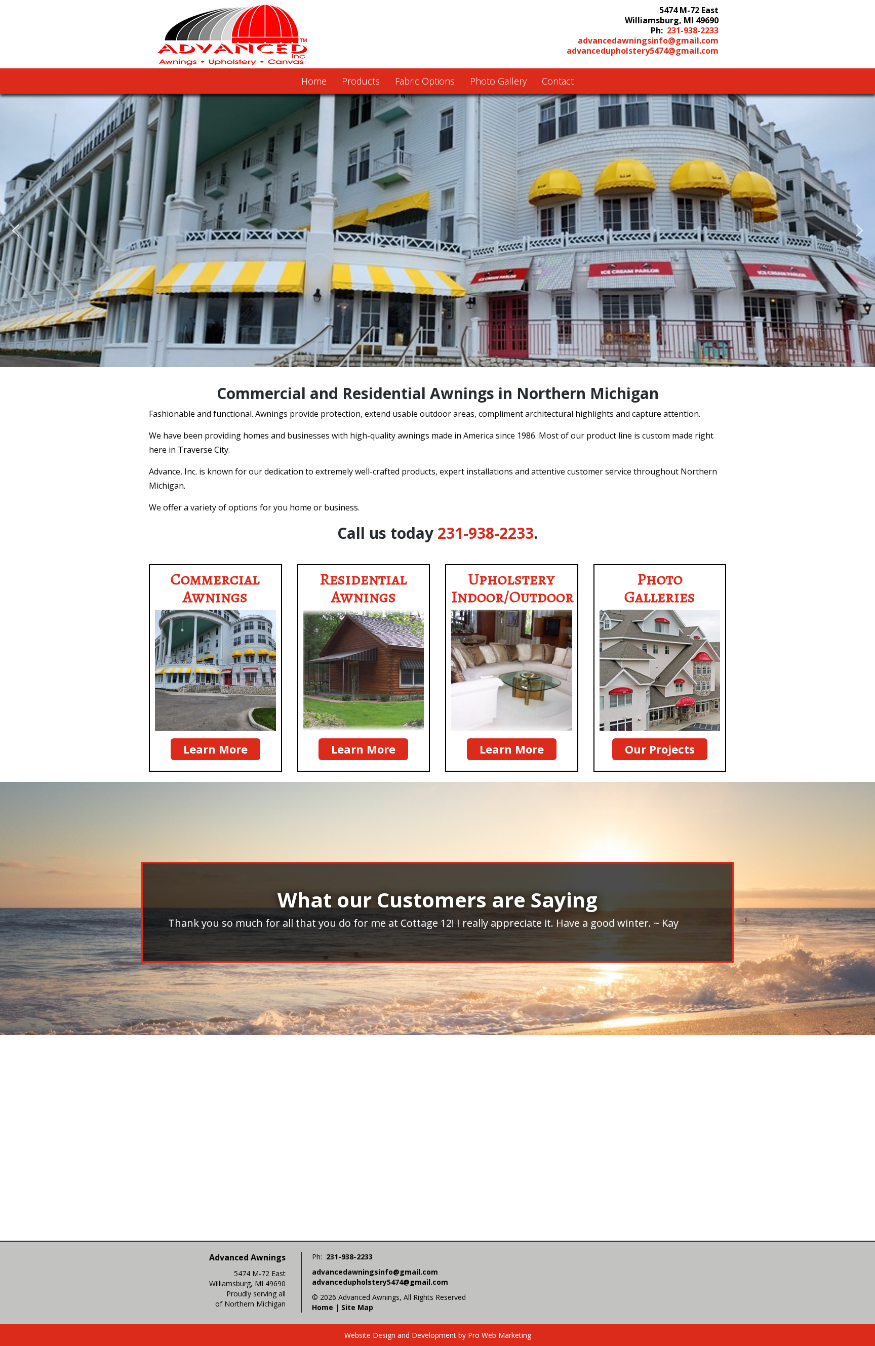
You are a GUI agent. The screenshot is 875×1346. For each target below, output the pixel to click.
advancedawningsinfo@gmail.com (648, 40)
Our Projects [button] (660, 749)
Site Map (357, 1307)
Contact (558, 81)
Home (314, 81)
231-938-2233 (693, 30)
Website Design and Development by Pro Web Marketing (437, 1335)
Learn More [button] (215, 749)
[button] (16, 230)
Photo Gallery (498, 81)
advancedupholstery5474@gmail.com (643, 50)
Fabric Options (425, 81)
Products (361, 81)
